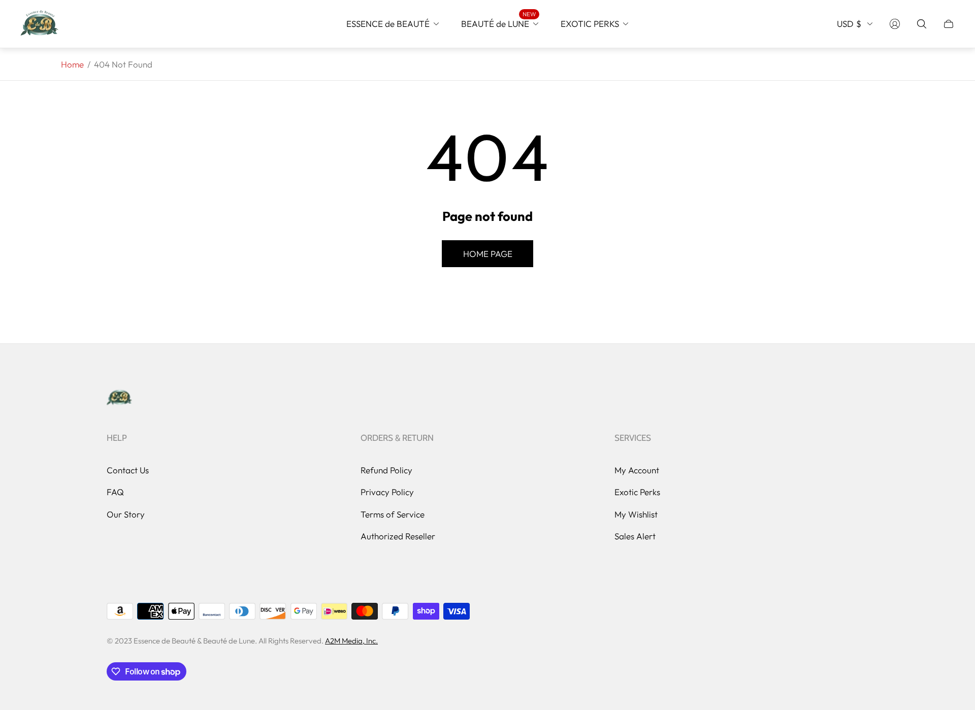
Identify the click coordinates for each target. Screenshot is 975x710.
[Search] (922, 24)
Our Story (126, 514)
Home (72, 64)
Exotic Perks (637, 492)
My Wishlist (636, 514)
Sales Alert (635, 536)
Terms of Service (393, 514)
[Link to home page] (119, 398)
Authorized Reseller (398, 536)
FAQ (115, 492)
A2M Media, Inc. (351, 641)
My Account (636, 470)
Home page (487, 253)
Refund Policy (386, 470)
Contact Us (128, 470)
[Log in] (895, 24)
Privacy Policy (387, 492)
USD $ (849, 23)
